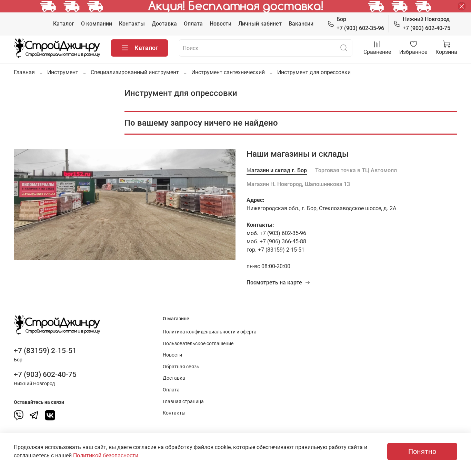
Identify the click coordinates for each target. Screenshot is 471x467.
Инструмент (62, 72)
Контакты (132, 23)
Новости (220, 23)
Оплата (193, 23)
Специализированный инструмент (135, 72)
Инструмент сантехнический (228, 72)
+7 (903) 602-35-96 (360, 23)
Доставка (164, 23)
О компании (96, 23)
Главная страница (183, 402)
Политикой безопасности (105, 455)
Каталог (63, 23)
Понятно (422, 451)
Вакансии (301, 23)
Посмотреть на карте (274, 282)
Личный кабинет (260, 23)
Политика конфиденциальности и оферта (210, 332)
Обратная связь (181, 367)
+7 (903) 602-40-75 (426, 23)
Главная (24, 72)
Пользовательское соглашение (198, 344)
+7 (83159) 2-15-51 (45, 351)
